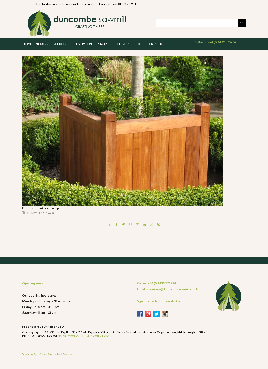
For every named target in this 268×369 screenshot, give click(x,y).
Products (59, 44)
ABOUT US (42, 44)
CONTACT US (155, 44)
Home (28, 44)
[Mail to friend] (137, 224)
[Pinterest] (130, 224)
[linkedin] (144, 224)
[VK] (123, 224)
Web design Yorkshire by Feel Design (47, 354)
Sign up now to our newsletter (158, 301)
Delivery (123, 44)
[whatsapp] (151, 224)
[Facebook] (116, 224)
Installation (104, 44)
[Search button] (242, 23)
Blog (140, 44)
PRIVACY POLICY (69, 336)
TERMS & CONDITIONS (95, 336)
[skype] (157, 224)
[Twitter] (110, 224)
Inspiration (84, 44)
